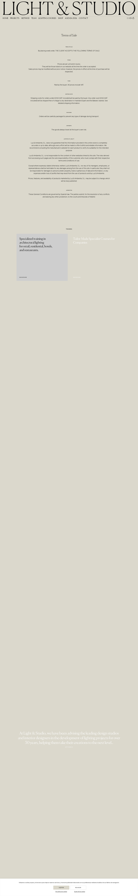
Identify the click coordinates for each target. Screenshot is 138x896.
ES (128, 18)
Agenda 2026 (71, 18)
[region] (69, 887)
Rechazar (78, 887)
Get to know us (69, 747)
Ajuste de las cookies (79, 891)
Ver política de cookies (61, 891)
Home (5, 18)
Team (33, 18)
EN (131, 18)
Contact (83, 18)
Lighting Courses (47, 18)
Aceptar (61, 887)
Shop (60, 18)
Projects (14, 18)
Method (25, 18)
